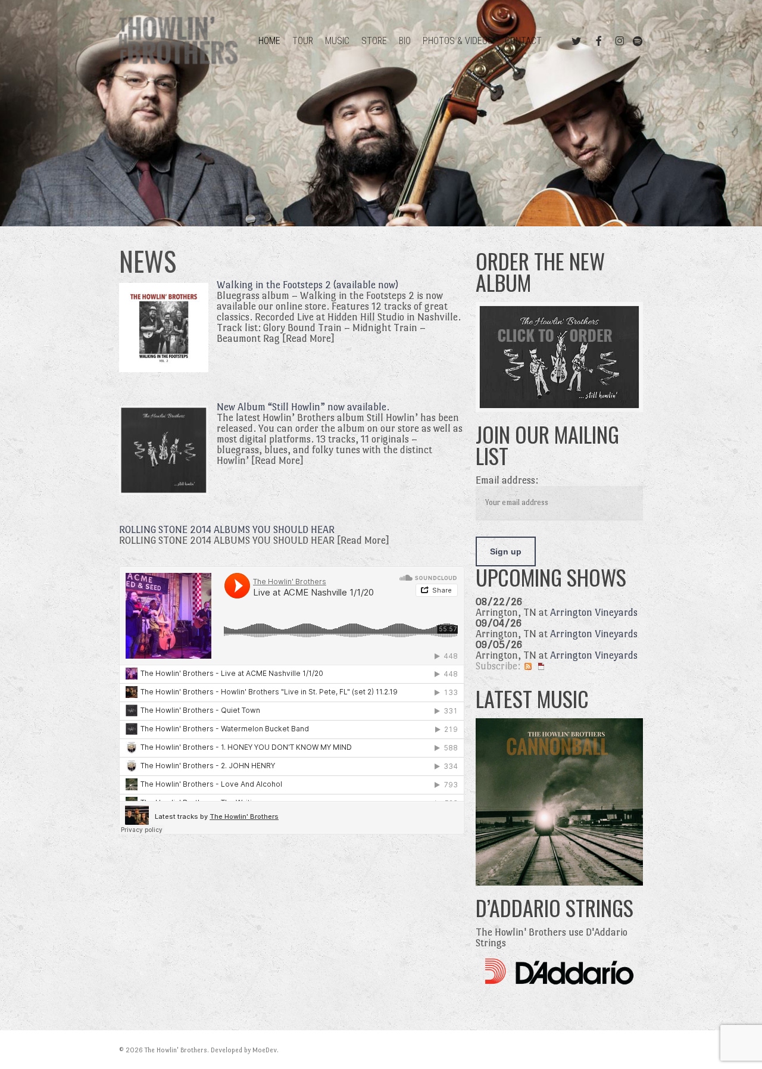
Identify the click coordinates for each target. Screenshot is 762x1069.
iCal (541, 666)
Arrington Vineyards (594, 612)
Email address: (507, 480)
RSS (528, 666)
